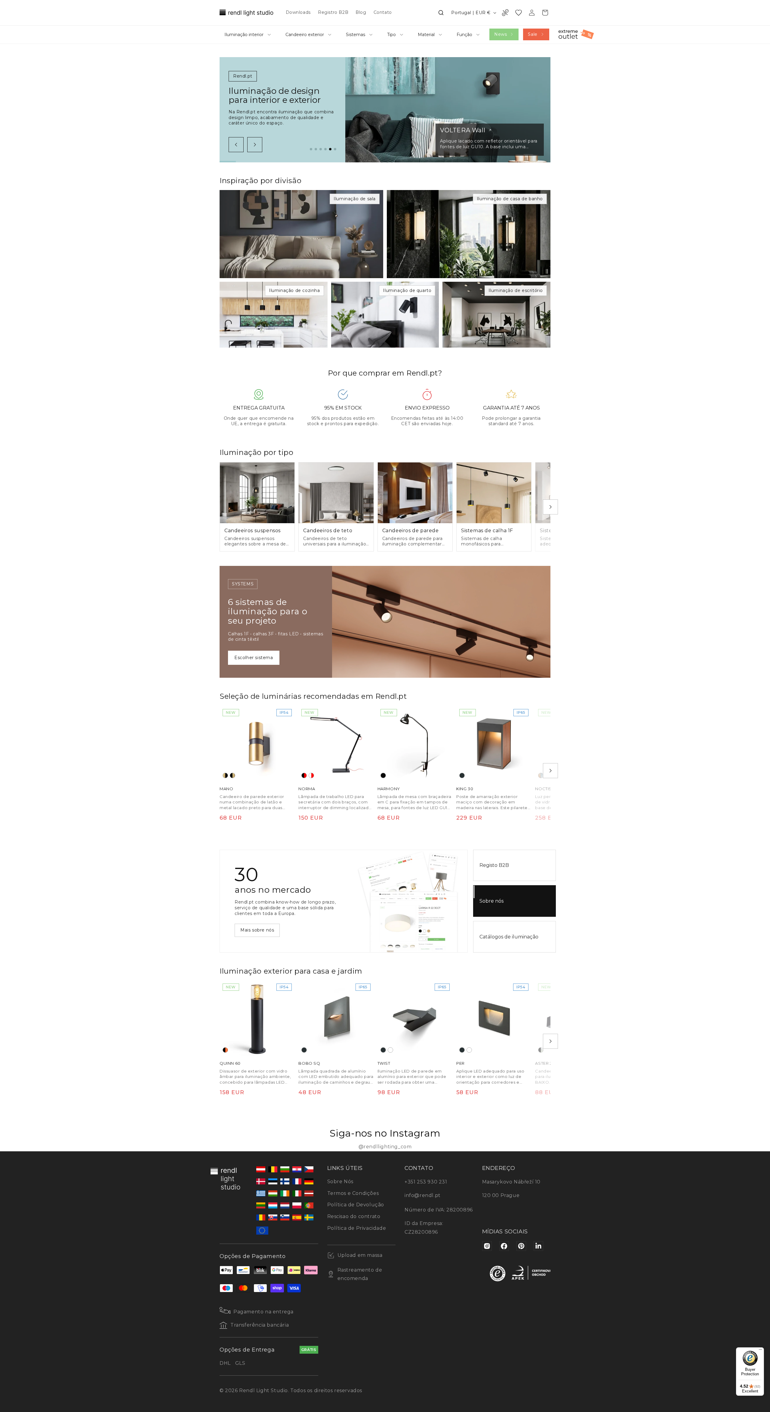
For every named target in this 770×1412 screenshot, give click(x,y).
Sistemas (355, 34)
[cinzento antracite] (462, 775)
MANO (226, 788)
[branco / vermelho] (311, 775)
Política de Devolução (355, 1205)
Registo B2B (494, 865)
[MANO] (257, 743)
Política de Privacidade (356, 1228)
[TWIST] (415, 1018)
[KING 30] (493, 743)
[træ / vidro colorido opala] (541, 775)
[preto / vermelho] (304, 775)
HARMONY (388, 788)
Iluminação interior (243, 34)
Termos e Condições (353, 1193)
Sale (532, 34)
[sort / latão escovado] (232, 775)
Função (464, 34)
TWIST (383, 1063)
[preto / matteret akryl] (541, 1050)
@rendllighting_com (385, 1147)
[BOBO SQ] (336, 1018)
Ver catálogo (254, 930)
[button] (441, 12)
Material (426, 34)
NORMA (306, 788)
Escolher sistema (253, 657)
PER (460, 1063)
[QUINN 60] (257, 1018)
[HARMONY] (415, 743)
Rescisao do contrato (353, 1216)
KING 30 (464, 788)
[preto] (383, 775)
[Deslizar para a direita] (254, 144)
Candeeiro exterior (304, 34)
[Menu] (760, 1351)
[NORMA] (336, 743)
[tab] (311, 149)
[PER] (493, 1018)
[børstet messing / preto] (225, 775)
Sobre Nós (340, 1181)
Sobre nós (491, 901)
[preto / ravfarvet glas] (225, 1050)
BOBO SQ (309, 1063)
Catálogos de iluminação (508, 937)
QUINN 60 (230, 1063)
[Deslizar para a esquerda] (236, 144)
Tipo (391, 34)
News (500, 34)
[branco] (390, 1050)
